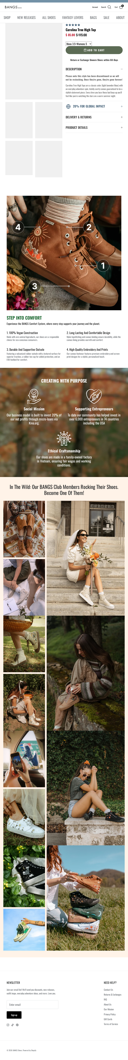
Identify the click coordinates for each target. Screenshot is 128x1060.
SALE (106, 17)
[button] (73, 24)
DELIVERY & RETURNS (79, 117)
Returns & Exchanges (112, 994)
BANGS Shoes (17, 1050)
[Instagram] (8, 1025)
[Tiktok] (12, 1025)
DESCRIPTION (74, 69)
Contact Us (108, 989)
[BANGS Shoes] (13, 7)
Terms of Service (111, 1024)
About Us (107, 1004)
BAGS (93, 17)
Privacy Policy (110, 1014)
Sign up (14, 1015)
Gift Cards (108, 1019)
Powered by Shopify (29, 1050)
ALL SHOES (49, 17)
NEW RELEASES (26, 17)
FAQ (105, 999)
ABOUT (120, 17)
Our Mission (109, 1009)
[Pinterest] (17, 1025)
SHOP (7, 17)
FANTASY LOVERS (72, 17)
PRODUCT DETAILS (77, 127)
